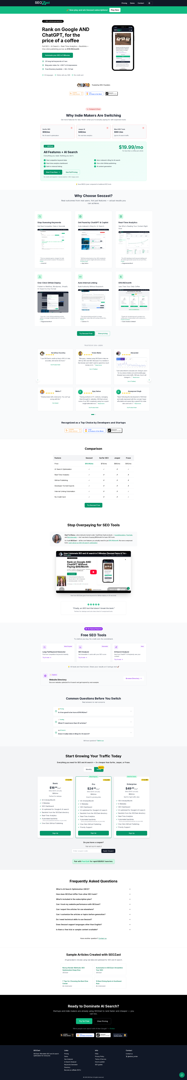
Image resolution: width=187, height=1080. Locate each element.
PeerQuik (129, 535)
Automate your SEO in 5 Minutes (57, 55)
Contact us (102, 938)
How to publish (100, 1062)
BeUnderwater (72, 537)
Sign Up (55, 833)
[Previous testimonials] (38, 380)
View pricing (103, 333)
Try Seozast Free (85, 333)
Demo (132, 3)
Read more (98, 365)
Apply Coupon (108, 851)
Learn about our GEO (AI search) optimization (82, 543)
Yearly (99, 768)
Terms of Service (100, 1059)
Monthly (89, 769)
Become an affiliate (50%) (72, 1070)
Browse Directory (132, 678)
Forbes (112, 1029)
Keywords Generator (71, 1064)
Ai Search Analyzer (70, 1062)
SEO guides (99, 1064)
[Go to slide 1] (92, 414)
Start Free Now (52, 172)
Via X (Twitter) (93, 369)
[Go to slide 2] (95, 414)
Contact (141, 3)
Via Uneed (55, 403)
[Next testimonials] (149, 380)
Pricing (124, 3)
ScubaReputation (120, 535)
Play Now (115, 10)
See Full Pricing (71, 172)
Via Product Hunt (55, 364)
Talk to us (100, 740)
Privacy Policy (99, 1056)
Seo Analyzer (68, 1059)
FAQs (96, 1054)
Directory (67, 1067)
